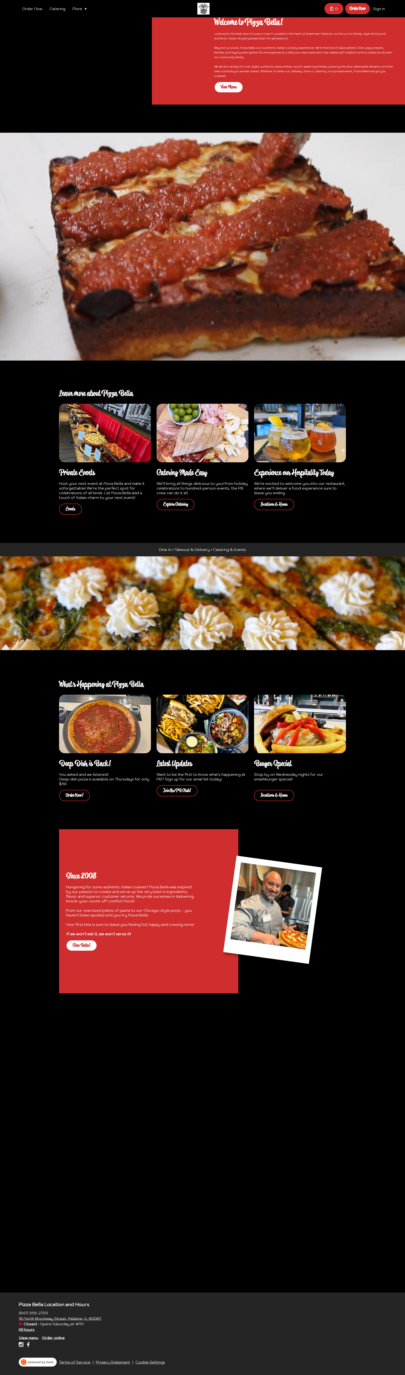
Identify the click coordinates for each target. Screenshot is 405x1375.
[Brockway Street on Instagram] (22, 1345)
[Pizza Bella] (203, 9)
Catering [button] (57, 8)
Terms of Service (74, 1362)
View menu (28, 1337)
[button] (80, 8)
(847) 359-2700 (33, 1312)
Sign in (379, 8)
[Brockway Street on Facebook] (27, 1345)
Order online (53, 1337)
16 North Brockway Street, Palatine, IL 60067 (60, 1318)
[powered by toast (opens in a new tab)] (38, 1362)
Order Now (32, 8)
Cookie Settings (150, 1362)
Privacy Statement (113, 1362)
